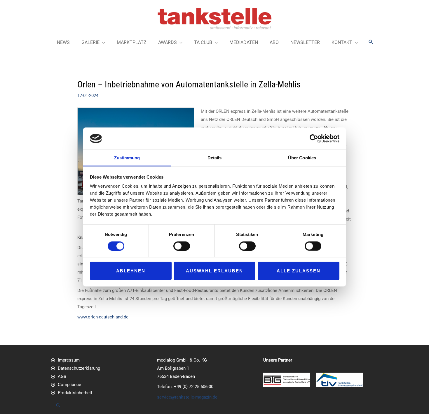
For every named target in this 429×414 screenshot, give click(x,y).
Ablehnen (130, 270)
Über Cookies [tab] (302, 157)
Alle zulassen (298, 270)
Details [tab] (214, 157)
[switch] (181, 246)
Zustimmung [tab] (127, 157)
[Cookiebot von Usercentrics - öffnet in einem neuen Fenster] (313, 138)
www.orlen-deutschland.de (102, 317)
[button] (371, 42)
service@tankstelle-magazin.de (187, 397)
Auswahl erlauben (214, 270)
